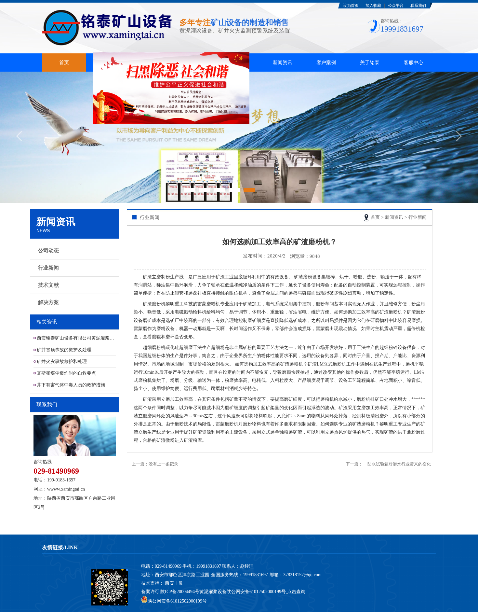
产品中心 (238, 62)
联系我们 (418, 5)
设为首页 (351, 5)
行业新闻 (48, 268)
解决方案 (48, 302)
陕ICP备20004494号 (179, 591)
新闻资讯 (282, 62)
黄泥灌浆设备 (213, 591)
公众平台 (396, 5)
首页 (64, 62)
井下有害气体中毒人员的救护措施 (71, 385)
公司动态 (48, 250)
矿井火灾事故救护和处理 (62, 361)
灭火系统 (195, 62)
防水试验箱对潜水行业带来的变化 (399, 464)
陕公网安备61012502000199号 (177, 601)
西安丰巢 (174, 583)
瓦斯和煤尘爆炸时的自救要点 (66, 373)
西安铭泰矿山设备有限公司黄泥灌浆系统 (76, 338)
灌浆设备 (107, 62)
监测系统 (151, 62)
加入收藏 (373, 5)
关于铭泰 (369, 62)
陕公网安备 (238, 591)
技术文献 (48, 285)
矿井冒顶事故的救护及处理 (64, 349)
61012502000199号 (267, 591)
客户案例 (326, 62)
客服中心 (413, 62)
